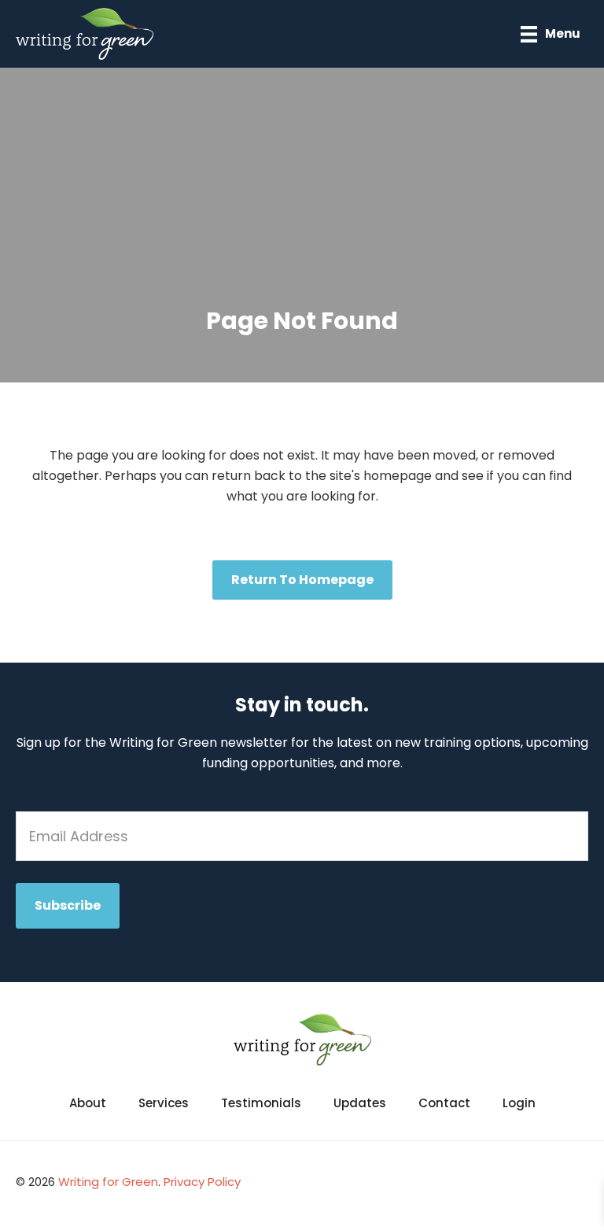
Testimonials (261, 1103)
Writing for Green (108, 1181)
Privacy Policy (202, 1181)
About (87, 1103)
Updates (359, 1103)
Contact (444, 1103)
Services (163, 1103)
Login (519, 1103)
